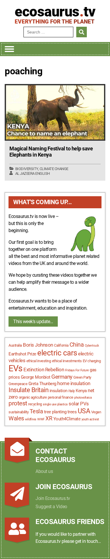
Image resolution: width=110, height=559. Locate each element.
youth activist (90, 419)
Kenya (81, 390)
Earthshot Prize (22, 354)
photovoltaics (83, 397)
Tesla (36, 411)
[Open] (9, 49)
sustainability (18, 412)
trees (72, 411)
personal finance (60, 397)
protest (18, 403)
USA (84, 411)
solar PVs (79, 404)
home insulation (73, 383)
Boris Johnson (38, 345)
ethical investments (67, 361)
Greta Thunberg (42, 383)
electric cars (57, 352)
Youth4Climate (67, 419)
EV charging (92, 361)
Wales (16, 418)
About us (44, 471)
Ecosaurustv (55, 12)
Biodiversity (26, 169)
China (77, 344)
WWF (41, 419)
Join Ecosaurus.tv (52, 498)
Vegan (96, 412)
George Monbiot (35, 377)
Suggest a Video (51, 506)
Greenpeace (18, 384)
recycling (35, 404)
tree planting (55, 411)
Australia (15, 345)
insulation (58, 390)
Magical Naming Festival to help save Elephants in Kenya (51, 151)
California (61, 345)
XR (48, 418)
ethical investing (38, 361)
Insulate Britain (28, 390)
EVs (16, 368)
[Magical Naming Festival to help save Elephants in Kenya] (55, 112)
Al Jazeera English (32, 173)
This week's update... (33, 321)
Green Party (82, 377)
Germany (61, 377)
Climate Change (54, 169)
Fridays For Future (77, 370)
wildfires (30, 419)
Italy (71, 391)
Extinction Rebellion (43, 369)
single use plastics (55, 404)
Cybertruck (92, 346)
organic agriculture (33, 397)
